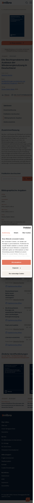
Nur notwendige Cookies (16, 273)
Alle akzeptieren (16, 262)
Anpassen (15, 268)
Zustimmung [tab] (6, 232)
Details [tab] (16, 232)
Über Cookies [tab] (26, 232)
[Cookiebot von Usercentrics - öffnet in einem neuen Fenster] (23, 228)
